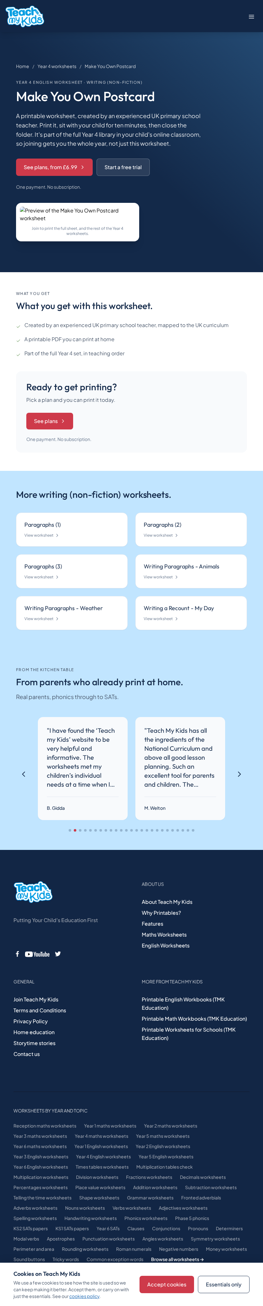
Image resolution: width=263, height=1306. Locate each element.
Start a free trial (123, 167)
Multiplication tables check (164, 1167)
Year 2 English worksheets (163, 1146)
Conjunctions (166, 1228)
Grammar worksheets (150, 1197)
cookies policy (84, 1296)
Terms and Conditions (39, 1010)
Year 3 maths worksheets (40, 1136)
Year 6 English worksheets (40, 1167)
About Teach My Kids (167, 901)
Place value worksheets (100, 1187)
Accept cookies (166, 1284)
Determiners (229, 1228)
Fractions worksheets (149, 1177)
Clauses (135, 1228)
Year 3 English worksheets (40, 1156)
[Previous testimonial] (23, 774)
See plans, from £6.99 (50, 167)
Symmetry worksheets (215, 1238)
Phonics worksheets (145, 1218)
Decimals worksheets (203, 1177)
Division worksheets (97, 1177)
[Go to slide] (70, 830)
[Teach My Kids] (33, 892)
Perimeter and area (33, 1249)
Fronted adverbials (201, 1197)
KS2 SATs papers (30, 1228)
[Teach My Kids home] (24, 16)
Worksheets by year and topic (50, 1110)
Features (152, 923)
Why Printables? (161, 912)
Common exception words (115, 1259)
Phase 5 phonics (192, 1218)
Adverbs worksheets (35, 1208)
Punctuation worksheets (108, 1238)
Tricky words (66, 1259)
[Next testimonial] (239, 774)
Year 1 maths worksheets (110, 1126)
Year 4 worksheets (57, 66)
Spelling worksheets (35, 1218)
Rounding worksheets (85, 1249)
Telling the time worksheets (42, 1197)
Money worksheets (226, 1249)
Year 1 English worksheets (101, 1146)
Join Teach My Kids (35, 999)
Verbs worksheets (132, 1208)
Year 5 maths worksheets (163, 1136)
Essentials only (224, 1284)
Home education (34, 1032)
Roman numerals (133, 1249)
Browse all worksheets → (177, 1259)
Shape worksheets (99, 1197)
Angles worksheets (162, 1238)
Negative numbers (178, 1249)
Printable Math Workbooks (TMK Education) (194, 1018)
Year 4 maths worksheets (101, 1136)
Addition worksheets (155, 1187)
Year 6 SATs (108, 1228)
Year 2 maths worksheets (170, 1126)
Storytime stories (34, 1043)
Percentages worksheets (40, 1187)
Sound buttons (29, 1259)
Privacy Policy (30, 1021)
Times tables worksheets (102, 1167)
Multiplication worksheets (40, 1177)
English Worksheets (166, 945)
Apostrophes (61, 1238)
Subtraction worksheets (211, 1187)
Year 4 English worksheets (103, 1156)
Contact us (26, 1054)
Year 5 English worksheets (166, 1156)
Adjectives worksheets (183, 1208)
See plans (46, 421)
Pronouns (198, 1228)
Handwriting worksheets (90, 1218)
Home (22, 66)
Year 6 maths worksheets (40, 1146)
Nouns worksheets (85, 1208)
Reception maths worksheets (44, 1126)
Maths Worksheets (164, 934)
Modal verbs (26, 1238)
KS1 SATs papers (72, 1228)
